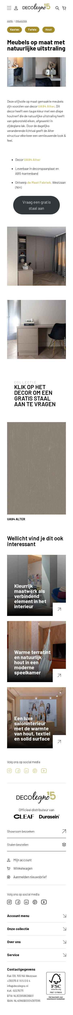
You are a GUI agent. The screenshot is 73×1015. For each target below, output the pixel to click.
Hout (48, 29)
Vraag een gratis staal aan (37, 205)
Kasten (14, 29)
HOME (10, 21)
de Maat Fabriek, (39, 182)
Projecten (21, 21)
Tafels (32, 29)
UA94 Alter (46, 106)
